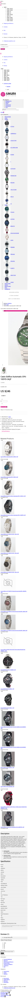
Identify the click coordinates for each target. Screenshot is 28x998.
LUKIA (12, 240)
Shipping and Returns (8, 23)
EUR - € (9, 11)
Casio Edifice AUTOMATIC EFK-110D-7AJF (10, 534)
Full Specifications (6, 431)
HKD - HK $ (9, 14)
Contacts (5, 27)
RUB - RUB (9, 17)
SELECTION (13, 275)
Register (8, 86)
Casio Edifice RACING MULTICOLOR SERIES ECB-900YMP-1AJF (13, 727)
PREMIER (13, 247)
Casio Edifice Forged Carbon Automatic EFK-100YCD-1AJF (13, 496)
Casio (6, 304)
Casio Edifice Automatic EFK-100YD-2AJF (9, 477)
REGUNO (12, 182)
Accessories (8, 104)
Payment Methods (8, 959)
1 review (2, 382)
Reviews (5, 34)
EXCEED (12, 154)
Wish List (6, 980)
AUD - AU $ (9, 8)
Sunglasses (8, 106)
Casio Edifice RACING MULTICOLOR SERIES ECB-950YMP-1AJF (13, 747)
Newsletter (6, 982)
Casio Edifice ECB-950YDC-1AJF (7, 767)
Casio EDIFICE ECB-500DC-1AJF (7, 708)
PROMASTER (13, 175)
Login (8, 89)
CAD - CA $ (9, 10)
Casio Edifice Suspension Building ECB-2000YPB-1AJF (12, 827)
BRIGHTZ (13, 226)
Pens (6, 107)
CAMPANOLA (13, 133)
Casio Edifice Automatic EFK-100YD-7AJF (9, 456)
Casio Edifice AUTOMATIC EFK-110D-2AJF (10, 553)
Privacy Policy (7, 963)
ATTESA (12, 126)
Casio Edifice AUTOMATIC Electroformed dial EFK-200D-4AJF (14, 611)
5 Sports (12, 212)
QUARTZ (12, 268)
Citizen (6, 119)
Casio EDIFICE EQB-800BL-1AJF (7, 689)
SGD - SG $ (10, 19)
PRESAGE (13, 254)
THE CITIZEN (13, 189)
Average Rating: (7, 937)
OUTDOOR (13, 168)
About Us (6, 960)
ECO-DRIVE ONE (14, 147)
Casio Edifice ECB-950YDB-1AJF (7, 786)
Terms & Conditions (8, 964)
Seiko (6, 205)
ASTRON (12, 219)
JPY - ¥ (8, 16)
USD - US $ (9, 20)
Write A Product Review (6, 940)
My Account (6, 978)
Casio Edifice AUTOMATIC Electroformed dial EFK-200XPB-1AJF (14, 591)
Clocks (6, 103)
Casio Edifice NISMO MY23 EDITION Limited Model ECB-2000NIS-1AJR (13, 650)
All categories (8, 101)
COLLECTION (13, 140)
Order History (7, 979)
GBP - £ (9, 13)
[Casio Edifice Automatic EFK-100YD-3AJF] (4, 373)
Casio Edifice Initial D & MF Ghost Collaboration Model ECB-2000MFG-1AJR (14, 807)
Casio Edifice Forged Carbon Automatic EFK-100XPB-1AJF (13, 515)
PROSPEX (13, 261)
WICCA (12, 196)
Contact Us (6, 965)
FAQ (4, 30)
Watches (7, 102)
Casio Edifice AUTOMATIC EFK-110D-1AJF (10, 572)
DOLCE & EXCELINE (15, 233)
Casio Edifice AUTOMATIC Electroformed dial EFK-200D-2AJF (14, 630)
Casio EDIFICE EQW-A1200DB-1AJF (8, 669)
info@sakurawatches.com (9, 41)
